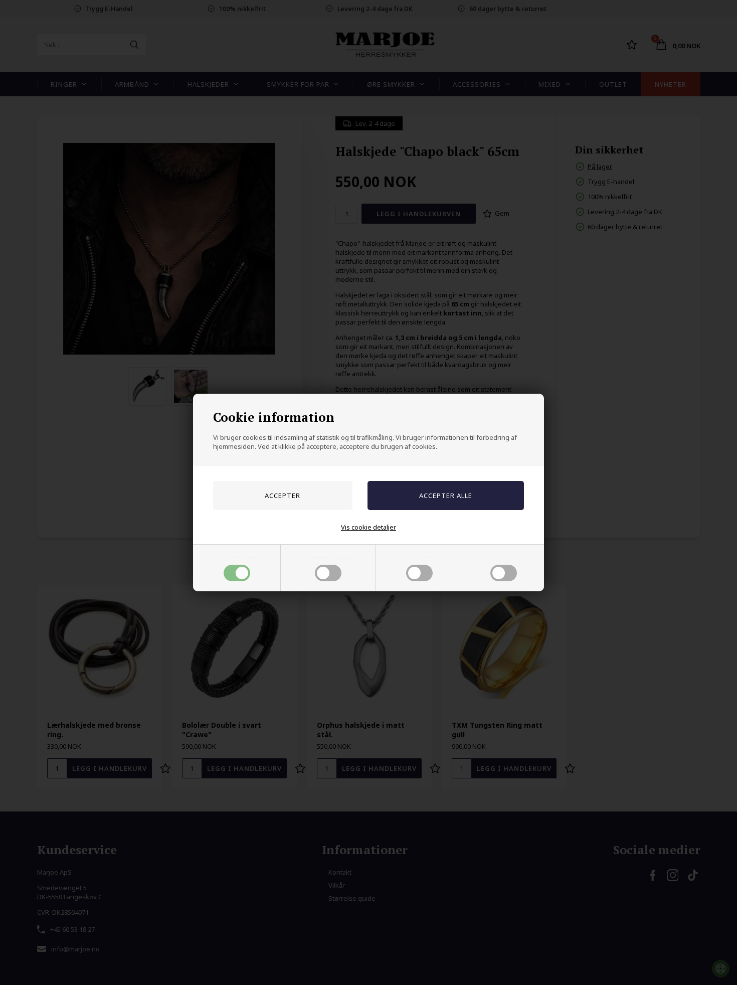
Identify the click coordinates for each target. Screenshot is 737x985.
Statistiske (503, 556)
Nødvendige (237, 556)
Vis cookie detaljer (368, 527)
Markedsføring (328, 556)
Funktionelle (419, 556)
